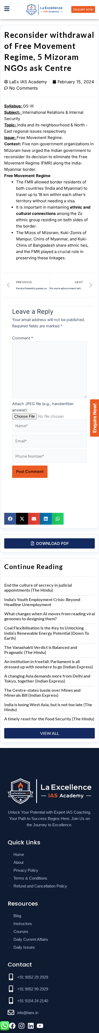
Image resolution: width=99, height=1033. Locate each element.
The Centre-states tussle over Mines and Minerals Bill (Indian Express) (42, 693)
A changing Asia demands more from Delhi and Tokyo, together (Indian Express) (47, 678)
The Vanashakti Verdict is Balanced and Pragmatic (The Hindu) (40, 650)
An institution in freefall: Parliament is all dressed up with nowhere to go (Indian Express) (48, 664)
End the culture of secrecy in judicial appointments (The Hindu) (38, 587)
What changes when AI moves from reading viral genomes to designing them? (49, 616)
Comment (22, 338)
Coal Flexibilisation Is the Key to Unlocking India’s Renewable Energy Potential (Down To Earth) (46, 632)
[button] (10, 519)
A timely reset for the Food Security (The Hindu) (49, 718)
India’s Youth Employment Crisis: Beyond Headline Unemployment (42, 602)
